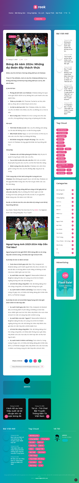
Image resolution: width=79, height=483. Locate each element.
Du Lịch (41, 13)
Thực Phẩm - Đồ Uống (63, 165)
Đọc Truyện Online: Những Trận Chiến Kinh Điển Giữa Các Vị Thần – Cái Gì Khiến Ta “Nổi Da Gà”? (69, 75)
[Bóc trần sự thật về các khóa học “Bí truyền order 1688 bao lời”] (6, 437)
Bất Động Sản (20, 13)
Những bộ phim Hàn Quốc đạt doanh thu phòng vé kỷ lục (68, 46)
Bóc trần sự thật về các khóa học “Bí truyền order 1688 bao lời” (17, 440)
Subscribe (39, 19)
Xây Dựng (61, 173)
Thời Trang (61, 161)
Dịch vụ (60, 142)
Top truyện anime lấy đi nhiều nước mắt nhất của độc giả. (68, 60)
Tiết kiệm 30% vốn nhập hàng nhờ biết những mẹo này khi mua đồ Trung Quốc (17, 450)
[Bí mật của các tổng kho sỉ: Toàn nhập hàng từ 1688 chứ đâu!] (6, 459)
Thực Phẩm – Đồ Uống (63, 241)
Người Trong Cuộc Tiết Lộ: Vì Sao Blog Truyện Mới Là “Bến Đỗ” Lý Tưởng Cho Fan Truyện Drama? (69, 93)
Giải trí (12, 36)
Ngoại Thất (50, 13)
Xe (69, 170)
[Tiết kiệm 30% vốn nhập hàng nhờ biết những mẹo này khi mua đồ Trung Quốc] (6, 448)
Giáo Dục (61, 145)
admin (27, 387)
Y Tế (65, 13)
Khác (68, 149)
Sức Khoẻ (61, 158)
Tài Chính (61, 170)
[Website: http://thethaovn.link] (27, 390)
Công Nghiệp (32, 13)
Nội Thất (59, 13)
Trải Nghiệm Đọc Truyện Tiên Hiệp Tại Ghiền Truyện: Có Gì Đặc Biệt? (68, 109)
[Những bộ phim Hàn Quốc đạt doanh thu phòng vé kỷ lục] (59, 42)
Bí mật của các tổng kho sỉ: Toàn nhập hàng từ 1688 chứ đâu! (17, 461)
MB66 (36, 210)
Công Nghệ (61, 136)
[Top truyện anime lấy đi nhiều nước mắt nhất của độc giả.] (59, 57)
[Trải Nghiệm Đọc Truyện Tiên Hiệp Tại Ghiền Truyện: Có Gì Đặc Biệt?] (59, 105)
